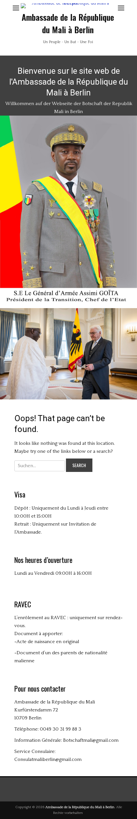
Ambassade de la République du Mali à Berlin (68, 23)
